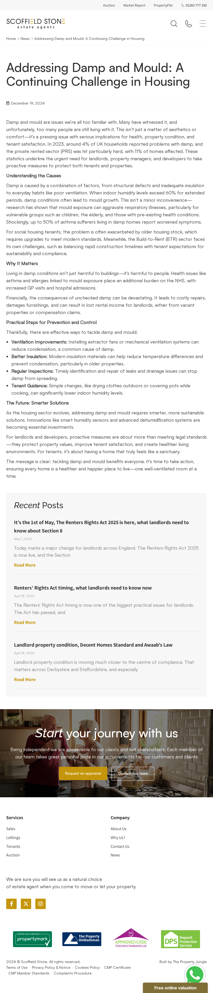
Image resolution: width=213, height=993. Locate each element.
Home (11, 38)
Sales (10, 828)
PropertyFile (163, 5)
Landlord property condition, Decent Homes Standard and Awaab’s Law (93, 644)
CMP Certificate (117, 967)
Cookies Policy (87, 967)
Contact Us (120, 846)
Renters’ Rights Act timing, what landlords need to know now (83, 587)
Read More (25, 565)
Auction (109, 5)
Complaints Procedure (73, 973)
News (25, 38)
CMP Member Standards (28, 973)
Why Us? (118, 837)
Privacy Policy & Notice (51, 967)
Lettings (13, 837)
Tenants (13, 846)
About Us (119, 828)
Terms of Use (17, 967)
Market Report (134, 5)
